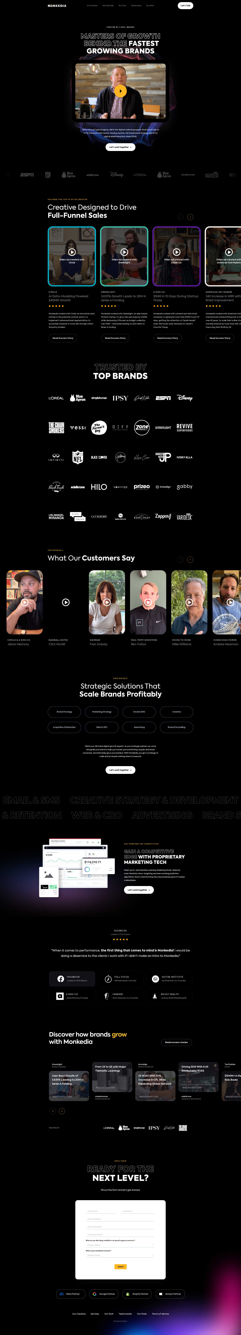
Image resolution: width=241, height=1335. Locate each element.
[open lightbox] (120, 91)
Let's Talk (185, 6)
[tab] (72, 979)
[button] (53, 1111)
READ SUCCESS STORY (62, 1096)
